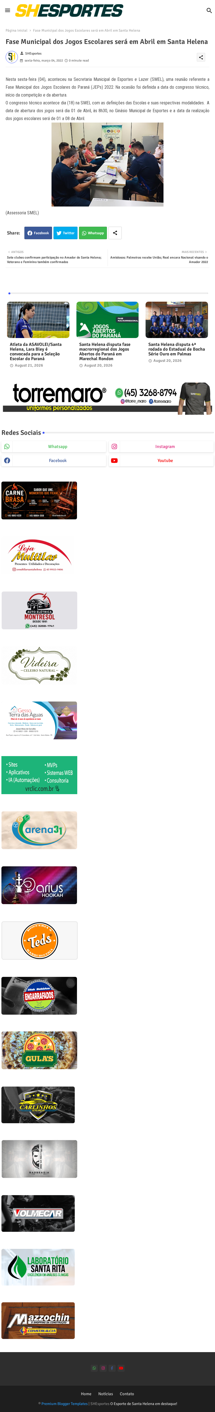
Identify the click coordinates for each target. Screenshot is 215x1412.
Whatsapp (96, 233)
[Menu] (7, 10)
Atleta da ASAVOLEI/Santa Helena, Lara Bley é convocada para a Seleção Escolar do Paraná (36, 351)
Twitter (68, 233)
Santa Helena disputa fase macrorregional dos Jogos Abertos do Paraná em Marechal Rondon (104, 351)
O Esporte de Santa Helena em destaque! (143, 1403)
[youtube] (121, 1368)
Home (86, 1393)
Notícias (105, 1393)
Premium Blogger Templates (64, 1403)
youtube (165, 460)
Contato (127, 1393)
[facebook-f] (112, 1368)
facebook (58, 460)
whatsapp (57, 446)
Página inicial (16, 30)
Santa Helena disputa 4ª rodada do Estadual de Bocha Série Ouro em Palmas (176, 349)
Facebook (41, 233)
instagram (165, 446)
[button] (209, 10)
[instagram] (103, 1368)
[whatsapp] (94, 1368)
